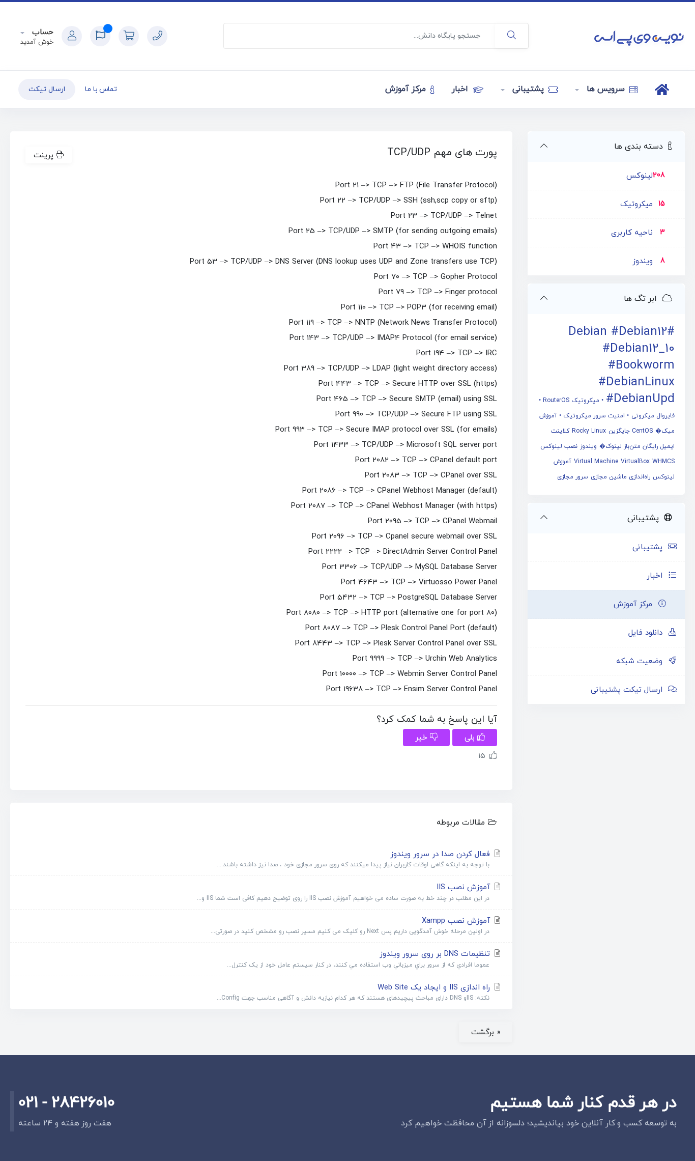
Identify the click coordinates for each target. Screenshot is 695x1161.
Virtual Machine (596, 462)
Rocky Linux (589, 431)
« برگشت (485, 1032)
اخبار (461, 89)
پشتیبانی (528, 89)
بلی (471, 737)
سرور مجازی (572, 477)
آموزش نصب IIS (345, 892)
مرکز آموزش (406, 89)
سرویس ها (605, 89)
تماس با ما (101, 89)
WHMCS (663, 462)
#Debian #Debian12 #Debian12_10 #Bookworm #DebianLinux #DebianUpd (621, 365)
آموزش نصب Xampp (352, 926)
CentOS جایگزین (631, 431)
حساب (41, 32)
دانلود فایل (648, 633)
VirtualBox (635, 462)
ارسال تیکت (46, 89)
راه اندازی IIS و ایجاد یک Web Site (355, 992)
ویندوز (588, 446)
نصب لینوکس (558, 446)
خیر (422, 737)
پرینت (45, 155)
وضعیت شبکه (642, 661)
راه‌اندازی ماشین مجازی (620, 477)
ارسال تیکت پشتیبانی (629, 690)
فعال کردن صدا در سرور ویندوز (355, 859)
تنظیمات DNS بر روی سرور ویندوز (360, 959)
